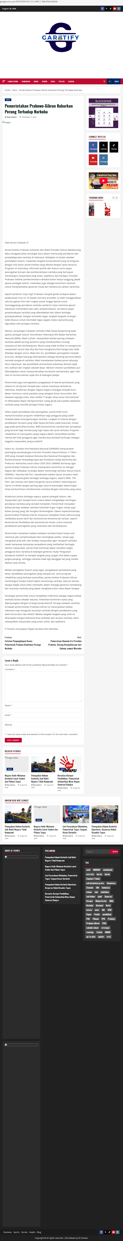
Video (117, 81)
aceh (88, 869)
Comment (10, 669)
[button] (3, 81)
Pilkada (96, 918)
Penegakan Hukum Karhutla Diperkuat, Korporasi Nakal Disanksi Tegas (104, 829)
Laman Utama (13, 81)
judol (100, 896)
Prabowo (111, 918)
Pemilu (97, 914)
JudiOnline (105, 892)
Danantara (111, 883)
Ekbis (53, 81)
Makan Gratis (101, 901)
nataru (89, 909)
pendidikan (107, 914)
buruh (107, 874)
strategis (105, 927)
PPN (103, 918)
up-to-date (90, 936)
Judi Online (90, 896)
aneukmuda (107, 869)
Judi (96, 892)
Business (8, 1232)
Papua (88, 914)
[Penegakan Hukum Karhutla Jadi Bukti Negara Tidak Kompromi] (43, 764)
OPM (109, 909)
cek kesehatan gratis (95, 883)
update (101, 936)
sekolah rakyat (92, 927)
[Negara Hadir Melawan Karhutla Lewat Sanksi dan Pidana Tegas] (17, 764)
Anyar (36, 81)
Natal (108, 905)
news (97, 909)
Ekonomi (89, 887)
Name (8, 705)
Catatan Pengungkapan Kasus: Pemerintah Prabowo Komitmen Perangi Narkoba (23, 643)
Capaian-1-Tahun (93, 878)
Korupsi (89, 901)
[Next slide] (116, 197)
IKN (97, 887)
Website (8, 724)
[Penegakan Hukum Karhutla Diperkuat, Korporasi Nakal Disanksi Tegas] (105, 814)
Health (32, 1232)
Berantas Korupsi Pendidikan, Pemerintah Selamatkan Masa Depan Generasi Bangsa (69, 780)
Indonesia (106, 887)
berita (99, 874)
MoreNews (70, 1238)
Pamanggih (26, 81)
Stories (24, 1232)
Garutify (61, 62)
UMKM (107, 932)
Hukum (44, 81)
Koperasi (108, 896)
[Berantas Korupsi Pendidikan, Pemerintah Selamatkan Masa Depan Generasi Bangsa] (70, 764)
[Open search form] (104, 81)
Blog (39, 1232)
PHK (88, 918)
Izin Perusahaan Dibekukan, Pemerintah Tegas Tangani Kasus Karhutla (75, 829)
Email (8, 715)
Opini (8, 100)
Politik (62, 81)
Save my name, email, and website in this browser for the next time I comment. (42, 734)
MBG (111, 901)
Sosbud (71, 81)
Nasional (99, 905)
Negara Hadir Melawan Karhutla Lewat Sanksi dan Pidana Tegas (15, 778)
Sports (16, 1232)
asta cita (90, 874)
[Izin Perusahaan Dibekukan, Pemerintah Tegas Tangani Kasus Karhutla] (76, 814)
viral (109, 936)
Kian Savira (11, 117)
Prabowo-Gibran (92, 923)
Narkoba (89, 905)
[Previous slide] (113, 197)
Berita (68, 820)
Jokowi (89, 892)
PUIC (104, 923)
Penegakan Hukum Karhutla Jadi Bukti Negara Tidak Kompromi (42, 778)
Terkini (99, 932)
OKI (103, 909)
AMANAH (96, 869)
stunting (89, 932)
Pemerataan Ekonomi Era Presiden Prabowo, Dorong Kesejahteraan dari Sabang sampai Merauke (64, 643)
